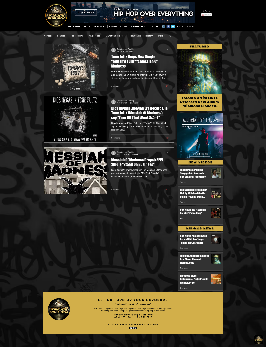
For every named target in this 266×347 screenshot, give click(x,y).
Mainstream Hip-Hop (115, 36)
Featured (61, 36)
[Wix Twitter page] (173, 26)
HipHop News (77, 36)
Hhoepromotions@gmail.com (133, 315)
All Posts (48, 36)
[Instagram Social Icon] (163, 26)
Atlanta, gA (123, 317)
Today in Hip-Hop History (141, 36)
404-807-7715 (143, 317)
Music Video (94, 36)
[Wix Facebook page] (168, 26)
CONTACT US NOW (185, 26)
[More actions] (168, 50)
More (160, 36)
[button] (170, 36)
